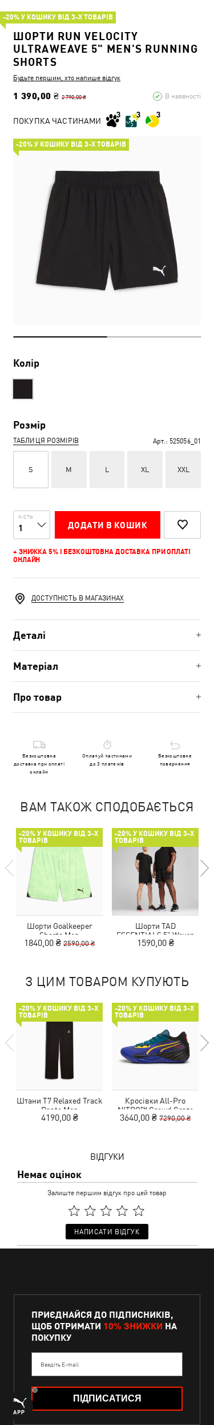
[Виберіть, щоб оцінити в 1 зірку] (74, 1211)
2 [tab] (154, 336)
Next (203, 868)
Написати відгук (106, 1232)
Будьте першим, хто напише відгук (66, 78)
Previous (10, 868)
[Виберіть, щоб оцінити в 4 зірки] (122, 1211)
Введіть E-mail (60, 1364)
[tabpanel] (107, 230)
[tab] (107, 635)
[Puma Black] (23, 389)
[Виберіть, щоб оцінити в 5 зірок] (138, 1211)
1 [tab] (60, 336)
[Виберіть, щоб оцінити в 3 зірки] (106, 1211)
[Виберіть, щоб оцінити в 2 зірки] (90, 1211)
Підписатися (107, 1398)
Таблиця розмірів (46, 441)
